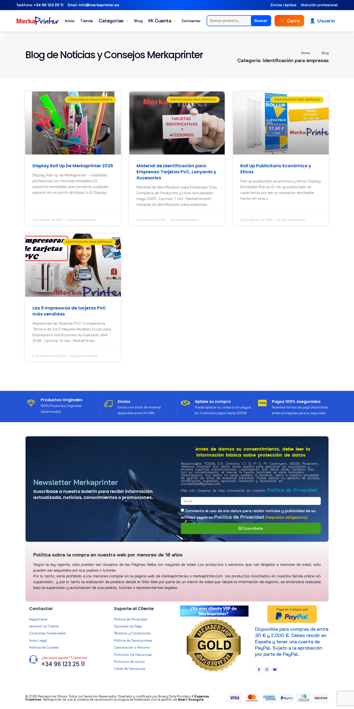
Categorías (113, 21)
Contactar (191, 20)
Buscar (260, 20)
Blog (138, 20)
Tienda (86, 20)
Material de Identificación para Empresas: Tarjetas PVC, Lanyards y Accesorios (176, 172)
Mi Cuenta (162, 21)
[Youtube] (274, 669)
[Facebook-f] (259, 669)
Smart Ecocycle (190, 699)
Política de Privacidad (292, 490)
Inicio (70, 20)
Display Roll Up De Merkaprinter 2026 (73, 166)
